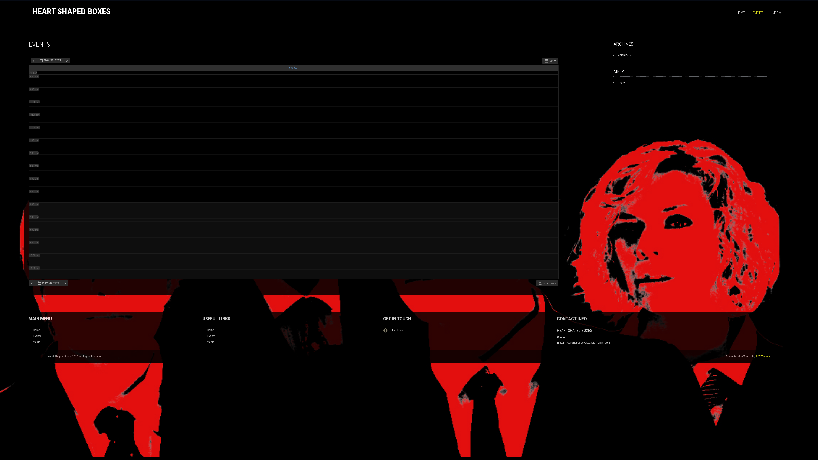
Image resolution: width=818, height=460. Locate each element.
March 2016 (624, 54)
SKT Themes (763, 356)
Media (776, 13)
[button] (547, 283)
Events (758, 13)
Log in (621, 82)
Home (741, 13)
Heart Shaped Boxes (72, 11)
